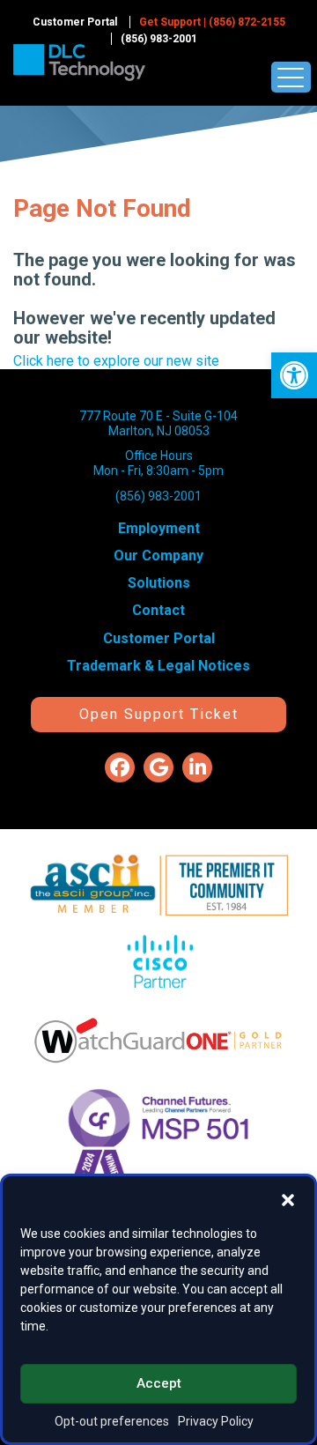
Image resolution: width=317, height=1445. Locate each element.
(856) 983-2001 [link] (159, 39)
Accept (158, 1383)
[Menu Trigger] (291, 77)
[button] (288, 1198)
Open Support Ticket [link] (159, 714)
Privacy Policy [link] (216, 1421)
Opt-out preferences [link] (112, 1421)
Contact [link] (158, 610)
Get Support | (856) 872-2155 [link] (212, 22)
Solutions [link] (159, 582)
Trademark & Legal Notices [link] (158, 665)
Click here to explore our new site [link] (116, 360)
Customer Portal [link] (75, 22)
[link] (294, 375)
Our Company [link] (158, 555)
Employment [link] (159, 528)
